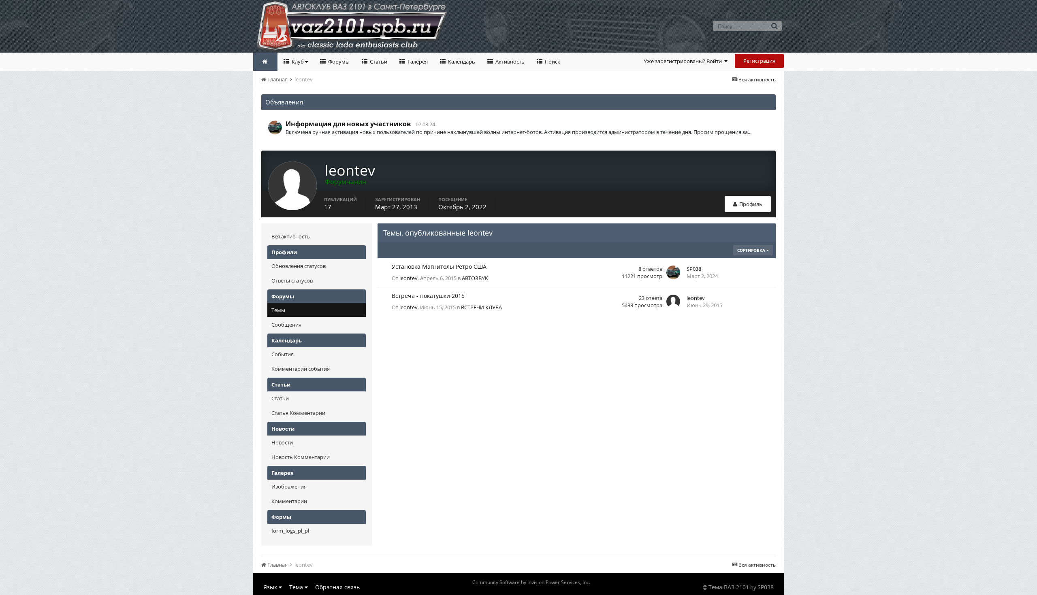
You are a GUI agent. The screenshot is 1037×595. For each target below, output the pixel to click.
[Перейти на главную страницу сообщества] (265, 62)
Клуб (297, 61)
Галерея (417, 61)
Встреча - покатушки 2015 (428, 296)
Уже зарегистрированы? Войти (684, 61)
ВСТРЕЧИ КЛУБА (481, 307)
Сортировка (751, 250)
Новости (282, 442)
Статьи (378, 61)
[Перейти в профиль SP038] (275, 127)
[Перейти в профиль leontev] (673, 301)
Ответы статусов (292, 280)
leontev (408, 278)
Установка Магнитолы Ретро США (439, 266)
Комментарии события (300, 368)
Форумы (338, 61)
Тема (297, 587)
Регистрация (759, 60)
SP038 (694, 268)
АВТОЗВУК (475, 278)
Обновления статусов (298, 266)
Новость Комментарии (300, 457)
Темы (278, 310)
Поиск (552, 61)
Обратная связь (337, 587)
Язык (271, 587)
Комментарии (289, 501)
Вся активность (290, 236)
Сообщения (286, 324)
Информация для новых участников (348, 123)
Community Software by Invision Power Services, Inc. (531, 582)
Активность (509, 61)
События (282, 354)
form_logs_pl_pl (290, 530)
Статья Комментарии (298, 412)
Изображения (289, 486)
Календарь (461, 61)
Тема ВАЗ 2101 (728, 587)
